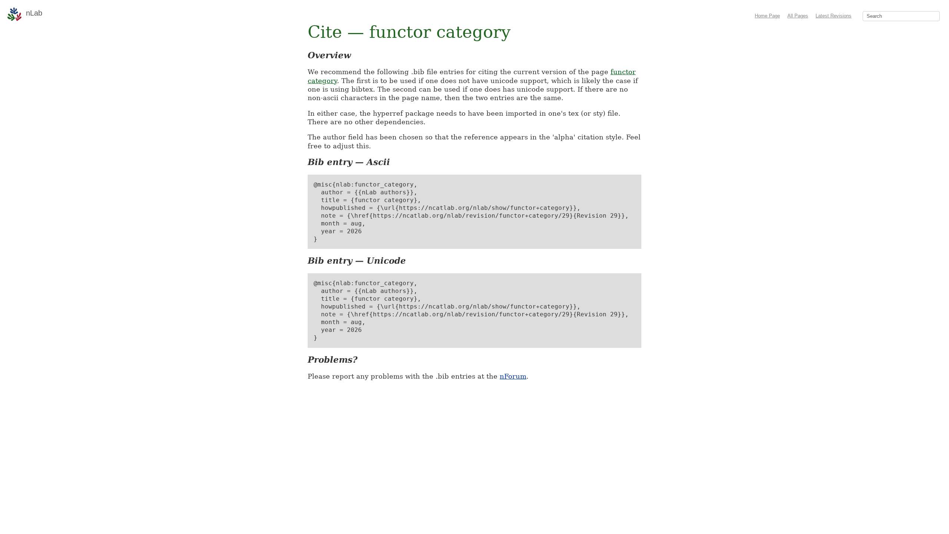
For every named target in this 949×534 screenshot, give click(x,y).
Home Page (767, 16)
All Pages (797, 16)
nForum (513, 376)
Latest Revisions (834, 16)
